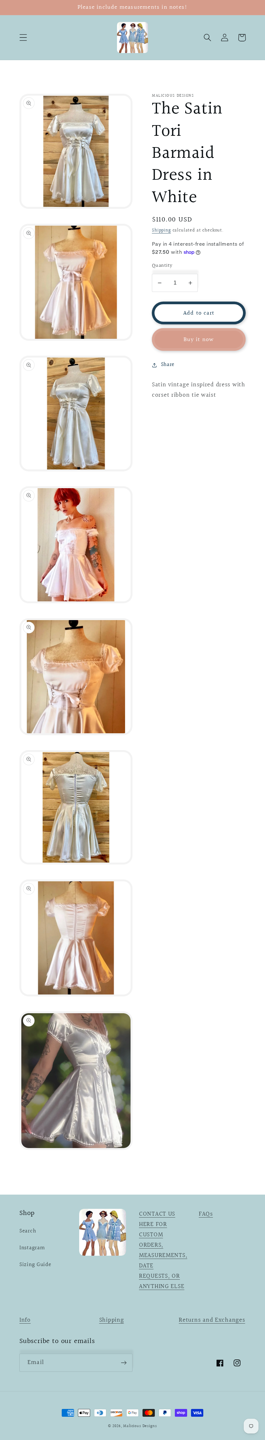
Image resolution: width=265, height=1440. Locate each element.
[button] (23, 37)
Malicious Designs (140, 1426)
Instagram (32, 1248)
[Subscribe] (123, 1363)
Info (25, 1320)
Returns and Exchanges (212, 1320)
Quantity (162, 265)
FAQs (206, 1214)
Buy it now (199, 339)
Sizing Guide (35, 1265)
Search (27, 1231)
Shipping (161, 230)
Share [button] (168, 364)
